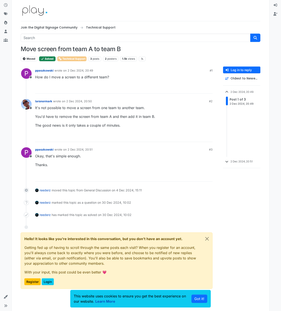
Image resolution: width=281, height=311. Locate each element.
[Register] (275, 14)
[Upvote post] (193, 88)
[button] (6, 296)
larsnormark (43, 101)
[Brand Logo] (34, 10)
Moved (30, 58)
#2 (211, 101)
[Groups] (6, 40)
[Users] (6, 31)
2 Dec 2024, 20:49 (80, 70)
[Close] (207, 239)
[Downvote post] (209, 88)
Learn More (105, 301)
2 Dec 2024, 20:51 (80, 149)
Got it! (199, 299)
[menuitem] (275, 5)
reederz (45, 190)
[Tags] (6, 14)
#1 (211, 70)
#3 (211, 149)
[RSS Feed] (142, 58)
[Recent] (6, 5)
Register (32, 282)
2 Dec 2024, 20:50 (79, 101)
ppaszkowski (44, 70)
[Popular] (6, 22)
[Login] (275, 5)
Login (48, 282)
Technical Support (73, 58)
